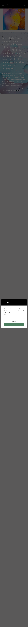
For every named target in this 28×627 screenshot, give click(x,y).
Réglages (14, 321)
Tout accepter (14, 324)
